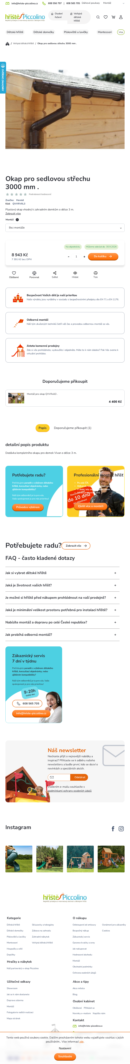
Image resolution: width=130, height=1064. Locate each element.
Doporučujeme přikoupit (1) (72, 428)
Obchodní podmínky (82, 966)
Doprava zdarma (15, 1000)
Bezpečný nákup (81, 930)
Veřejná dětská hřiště (42, 942)
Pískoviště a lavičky (16, 936)
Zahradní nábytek (40, 936)
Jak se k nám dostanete (18, 994)
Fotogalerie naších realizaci (20, 1012)
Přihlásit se (89, 1008)
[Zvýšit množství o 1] (84, 257)
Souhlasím (65, 1056)
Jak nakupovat (80, 948)
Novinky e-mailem (82, 1013)
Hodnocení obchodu (82, 954)
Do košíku (100, 256)
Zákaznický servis (81, 936)
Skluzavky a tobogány (43, 924)
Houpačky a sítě (15, 948)
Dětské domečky (15, 930)
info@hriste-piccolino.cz (31, 713)
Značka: (14, 200)
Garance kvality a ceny (84, 942)
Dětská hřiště (13, 924)
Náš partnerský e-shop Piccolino (23, 968)
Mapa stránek (13, 1018)
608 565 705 (73, 3)
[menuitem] (57, 15)
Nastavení (65, 1048)
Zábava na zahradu (41, 930)
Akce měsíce (79, 988)
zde (81, 1042)
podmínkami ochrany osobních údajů (70, 791)
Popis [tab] (43, 428)
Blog (75, 994)
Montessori (12, 942)
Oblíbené (77, 1008)
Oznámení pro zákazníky (114, 924)
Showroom (12, 988)
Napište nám (99, 1013)
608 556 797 (55, 3)
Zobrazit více (13, 213)
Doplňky (11, 954)
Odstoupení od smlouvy (84, 924)
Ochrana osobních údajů (84, 972)
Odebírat (79, 777)
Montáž (107, 3)
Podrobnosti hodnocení (40, 194)
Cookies (106, 930)
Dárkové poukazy (91, 3)
